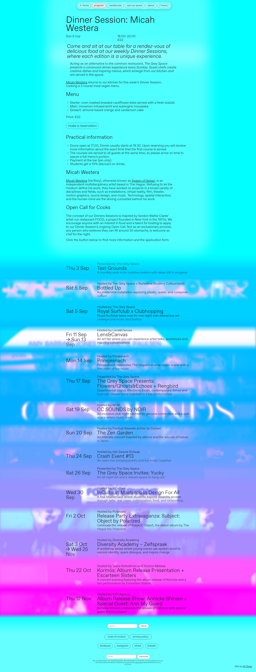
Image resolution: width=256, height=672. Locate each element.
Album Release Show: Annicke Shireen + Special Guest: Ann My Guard (142, 601)
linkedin (151, 645)
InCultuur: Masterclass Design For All (138, 492)
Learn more (139, 662)
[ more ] (164, 5)
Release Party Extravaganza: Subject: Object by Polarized (138, 519)
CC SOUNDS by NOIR (121, 409)
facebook (105, 645)
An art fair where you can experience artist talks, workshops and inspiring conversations (142, 341)
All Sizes (247, 666)
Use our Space (134, 5)
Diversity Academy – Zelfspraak (132, 544)
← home (84, 5)
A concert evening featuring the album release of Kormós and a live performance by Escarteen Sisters (141, 582)
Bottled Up (109, 288)
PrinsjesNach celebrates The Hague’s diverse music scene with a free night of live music (143, 367)
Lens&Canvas (112, 334)
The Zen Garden (115, 433)
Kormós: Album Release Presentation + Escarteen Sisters (140, 573)
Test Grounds (112, 268)
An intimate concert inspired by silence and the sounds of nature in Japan (142, 439)
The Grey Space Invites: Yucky (130, 473)
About (151, 5)
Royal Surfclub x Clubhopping (130, 311)
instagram (122, 645)
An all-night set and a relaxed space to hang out (130, 477)
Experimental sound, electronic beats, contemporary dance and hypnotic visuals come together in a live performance (142, 392)
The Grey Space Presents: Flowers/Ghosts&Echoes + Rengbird (137, 384)
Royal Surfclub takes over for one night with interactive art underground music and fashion (138, 318)
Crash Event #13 (115, 456)
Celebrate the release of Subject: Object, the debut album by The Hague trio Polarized (143, 527)
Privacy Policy (140, 636)
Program (99, 5)
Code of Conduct (117, 636)
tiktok (138, 645)
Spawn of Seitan (143, 181)
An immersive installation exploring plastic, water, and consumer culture (142, 294)
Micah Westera (76, 82)
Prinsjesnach (111, 360)
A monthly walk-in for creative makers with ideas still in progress (142, 273)
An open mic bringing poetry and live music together (134, 461)
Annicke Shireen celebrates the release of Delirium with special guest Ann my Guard (141, 610)
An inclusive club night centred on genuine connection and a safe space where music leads (143, 416)
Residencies (115, 5)
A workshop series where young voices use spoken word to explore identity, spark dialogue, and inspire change (138, 551)
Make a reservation (82, 126)
